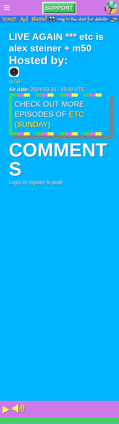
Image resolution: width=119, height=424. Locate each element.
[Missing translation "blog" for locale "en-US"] (111, 8)
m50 (14, 81)
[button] (18, 409)
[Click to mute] (18, 409)
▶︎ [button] (6, 409)
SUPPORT (59, 8)
